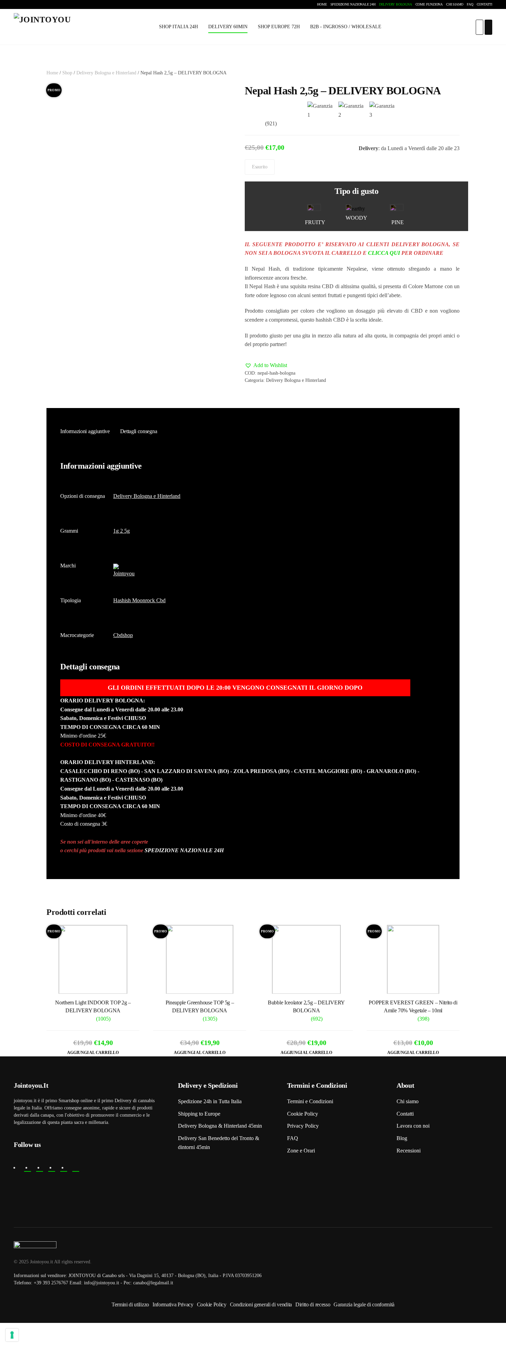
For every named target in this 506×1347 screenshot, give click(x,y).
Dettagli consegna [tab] (138, 431)
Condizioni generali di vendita (261, 1304)
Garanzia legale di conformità (364, 1304)
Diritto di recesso (312, 1304)
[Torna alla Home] (48, 27)
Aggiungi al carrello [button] (92, 1053)
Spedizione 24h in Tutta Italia (210, 1101)
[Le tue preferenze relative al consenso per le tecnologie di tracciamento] (12, 1334)
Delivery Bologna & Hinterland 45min (220, 1126)
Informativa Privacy (172, 1304)
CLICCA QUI (384, 253)
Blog (402, 1138)
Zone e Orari (301, 1150)
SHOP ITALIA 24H (178, 26)
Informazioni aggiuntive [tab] (85, 431)
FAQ (470, 4)
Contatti (484, 4)
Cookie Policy (302, 1114)
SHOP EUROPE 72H (279, 26)
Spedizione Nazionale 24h (353, 4)
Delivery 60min (227, 26)
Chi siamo (408, 1101)
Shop (67, 72)
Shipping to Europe (199, 1114)
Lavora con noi (413, 1126)
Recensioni (409, 1150)
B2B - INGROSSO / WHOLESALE (345, 26)
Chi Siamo (454, 4)
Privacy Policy (303, 1126)
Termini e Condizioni (310, 1101)
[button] (266, 365)
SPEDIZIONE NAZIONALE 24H (184, 850)
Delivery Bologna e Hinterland (106, 72)
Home (322, 4)
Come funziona (429, 4)
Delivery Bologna (395, 4)
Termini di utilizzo (130, 1304)
